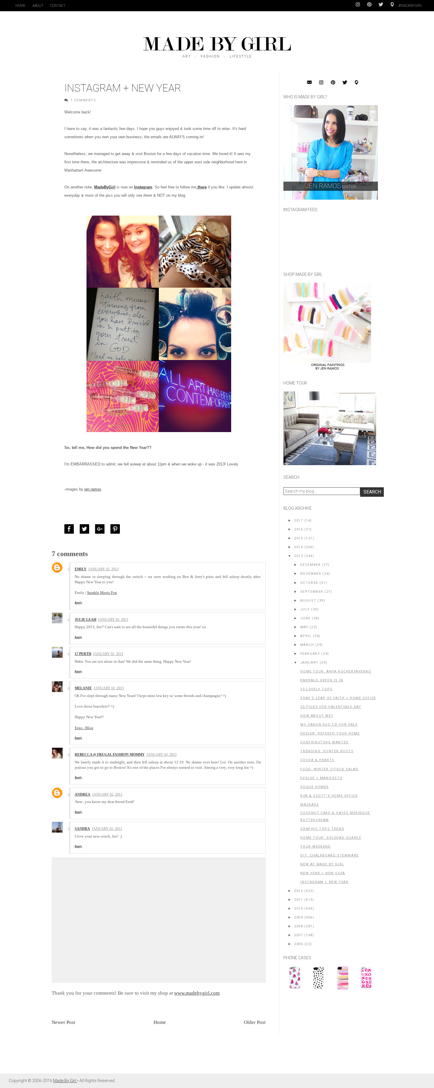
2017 (298, 520)
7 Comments (83, 100)
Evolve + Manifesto (321, 778)
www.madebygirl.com (197, 993)
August (308, 600)
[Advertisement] (327, 1034)
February (310, 654)
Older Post (255, 1022)
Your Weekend (315, 846)
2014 (298, 547)
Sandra (82, 829)
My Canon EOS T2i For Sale (329, 725)
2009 (298, 917)
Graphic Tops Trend (322, 829)
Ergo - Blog (84, 728)
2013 (298, 556)
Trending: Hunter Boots (326, 751)
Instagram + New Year (324, 882)
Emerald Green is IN (321, 680)
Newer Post (63, 1022)
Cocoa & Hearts (317, 760)
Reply (78, 602)
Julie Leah (85, 620)
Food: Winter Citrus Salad (329, 769)
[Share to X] (86, 529)
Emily (81, 569)
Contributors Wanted (324, 742)
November (311, 574)
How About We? (316, 716)
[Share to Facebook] (70, 529)
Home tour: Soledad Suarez (330, 838)
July (305, 609)
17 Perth (83, 654)
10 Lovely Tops (316, 689)
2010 (298, 909)
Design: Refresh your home (330, 733)
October (309, 583)
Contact (58, 6)
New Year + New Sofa (322, 873)
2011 (298, 900)
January (309, 662)
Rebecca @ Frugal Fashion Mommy (110, 755)
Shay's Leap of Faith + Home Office (338, 698)
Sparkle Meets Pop (102, 592)
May (304, 627)
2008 (298, 926)
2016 (298, 529)
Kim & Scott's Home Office (329, 796)
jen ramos (92, 489)
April (306, 636)
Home (20, 6)
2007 (298, 935)
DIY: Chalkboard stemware (329, 855)
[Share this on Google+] (101, 529)
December (310, 565)
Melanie (83, 688)
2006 (298, 944)
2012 (298, 891)
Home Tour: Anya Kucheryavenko (335, 671)
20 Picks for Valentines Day (330, 707)
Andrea (82, 794)
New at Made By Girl (322, 864)
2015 (298, 538)
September (311, 592)
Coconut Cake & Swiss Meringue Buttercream (335, 816)
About (37, 6)
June (305, 618)
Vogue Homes (314, 787)
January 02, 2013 (103, 569)
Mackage (309, 805)
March (307, 645)
